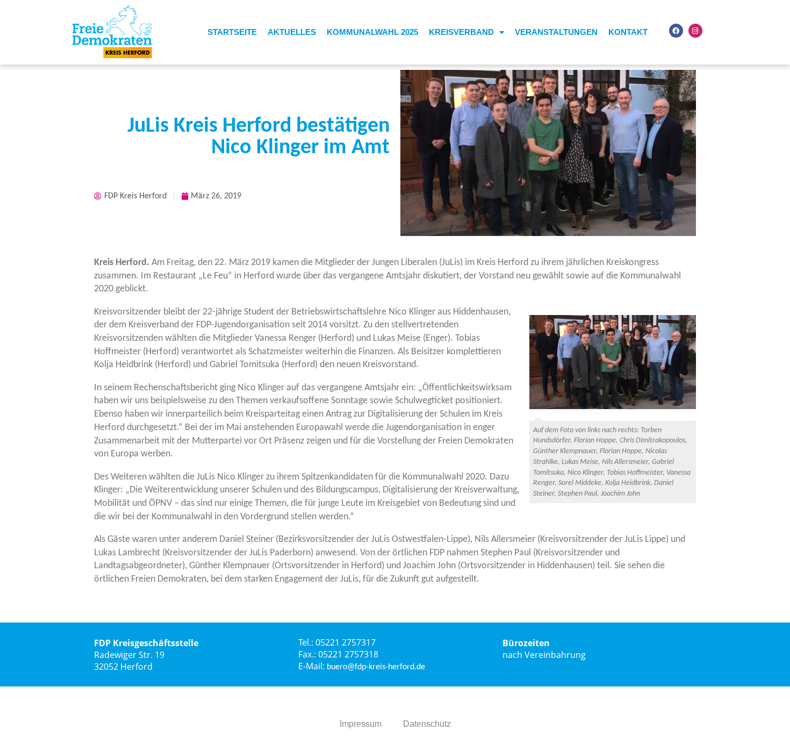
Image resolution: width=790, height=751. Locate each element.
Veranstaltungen (556, 32)
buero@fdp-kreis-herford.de (376, 667)
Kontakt (628, 32)
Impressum (361, 723)
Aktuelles (292, 32)
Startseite (232, 32)
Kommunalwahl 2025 (372, 32)
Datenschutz (427, 723)
